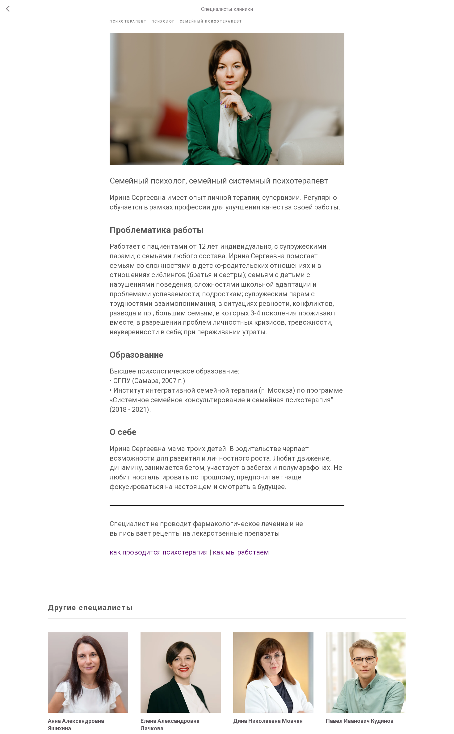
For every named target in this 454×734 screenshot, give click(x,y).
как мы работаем (241, 552)
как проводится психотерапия (159, 552)
